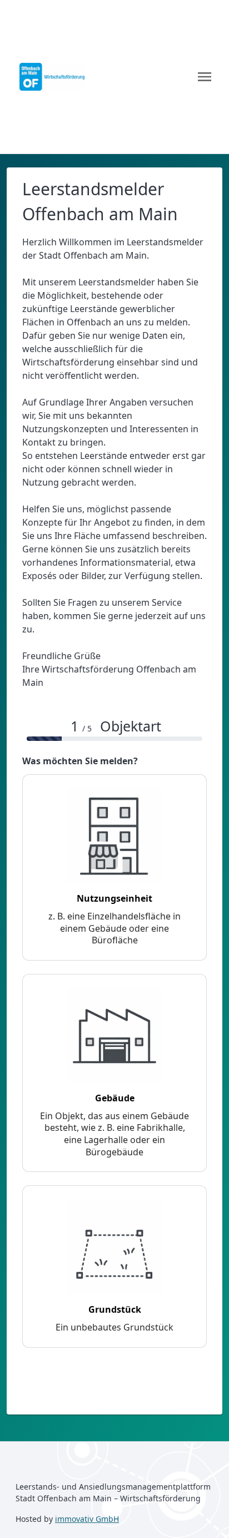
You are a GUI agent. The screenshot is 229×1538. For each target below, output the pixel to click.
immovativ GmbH (87, 1519)
